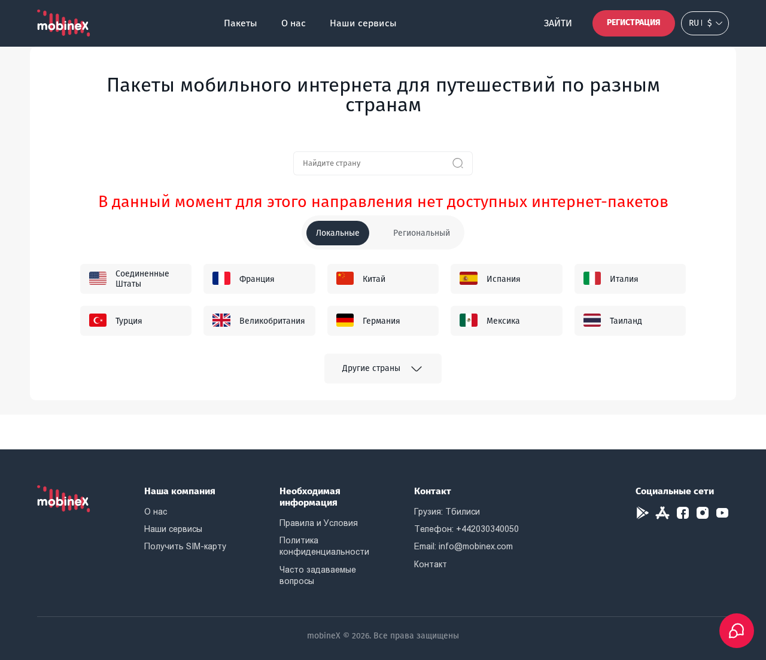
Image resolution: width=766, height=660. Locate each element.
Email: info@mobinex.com (463, 546)
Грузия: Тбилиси (447, 511)
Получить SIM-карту (185, 546)
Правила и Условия (318, 523)
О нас (293, 23)
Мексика (503, 321)
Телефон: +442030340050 (466, 529)
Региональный (421, 233)
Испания (504, 279)
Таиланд (626, 321)
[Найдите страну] (458, 163)
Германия (381, 321)
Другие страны (371, 368)
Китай (374, 279)
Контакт (430, 564)
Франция (257, 279)
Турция (128, 321)
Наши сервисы (363, 23)
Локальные (338, 233)
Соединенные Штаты (142, 279)
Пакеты (240, 23)
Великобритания (272, 321)
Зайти (558, 23)
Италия (624, 279)
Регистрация (634, 22)
